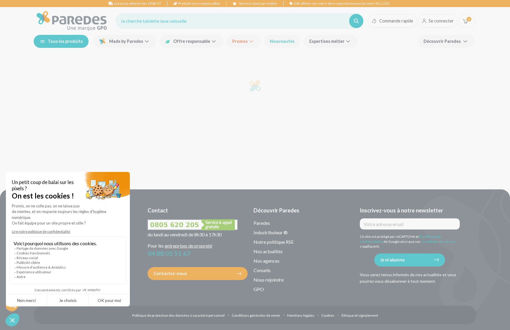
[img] (72, 20)
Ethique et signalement (359, 315)
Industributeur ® (271, 232)
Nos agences (266, 261)
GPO (259, 289)
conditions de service (438, 241)
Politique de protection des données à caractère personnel (178, 315)
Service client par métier (258, 3)
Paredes (262, 223)
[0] (465, 21)
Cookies (327, 315)
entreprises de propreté (188, 245)
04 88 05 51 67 (169, 253)
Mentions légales (300, 315)
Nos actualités (268, 251)
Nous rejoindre (269, 279)
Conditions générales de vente (256, 315)
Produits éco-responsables (199, 3)
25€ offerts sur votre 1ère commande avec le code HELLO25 (342, 3)
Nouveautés (282, 41)
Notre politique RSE (274, 242)
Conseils (262, 270)
